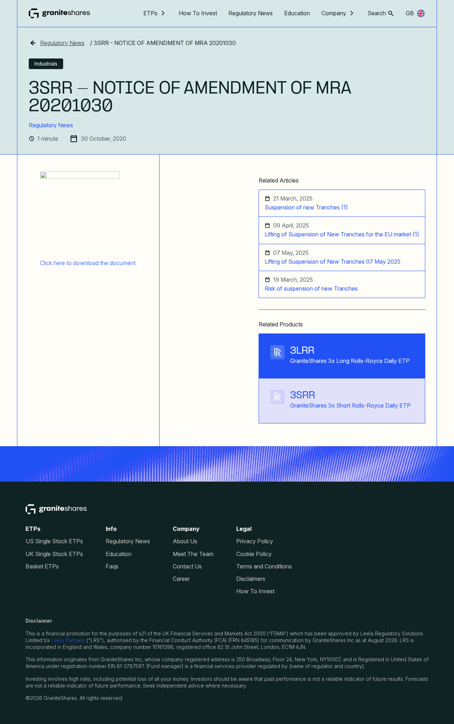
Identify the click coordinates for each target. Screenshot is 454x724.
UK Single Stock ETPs (54, 554)
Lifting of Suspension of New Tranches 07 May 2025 (332, 261)
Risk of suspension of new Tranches (311, 288)
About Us (185, 541)
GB (410, 13)
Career (181, 579)
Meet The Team (193, 554)
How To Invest (198, 13)
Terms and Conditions (264, 566)
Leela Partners (68, 640)
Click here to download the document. (88, 262)
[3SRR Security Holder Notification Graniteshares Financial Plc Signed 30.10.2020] (88, 211)
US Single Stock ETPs (54, 541)
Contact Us (187, 566)
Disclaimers (250, 579)
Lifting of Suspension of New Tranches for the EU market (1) (342, 234)
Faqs (112, 566)
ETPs (150, 13)
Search (376, 13)
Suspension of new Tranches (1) (306, 207)
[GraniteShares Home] (59, 13)
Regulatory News (250, 13)
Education (297, 13)
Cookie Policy (254, 554)
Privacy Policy (254, 541)
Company (333, 13)
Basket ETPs (42, 566)
